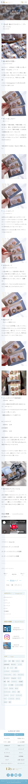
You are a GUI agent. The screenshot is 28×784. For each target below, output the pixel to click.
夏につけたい (6, 678)
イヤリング (7, 568)
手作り (5, 661)
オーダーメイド (7, 691)
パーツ (11, 667)
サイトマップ (21, 763)
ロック (19, 678)
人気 (9, 661)
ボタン (5, 698)
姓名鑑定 (6, 611)
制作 (10, 702)
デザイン (14, 691)
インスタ (20, 664)
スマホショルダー (7, 674)
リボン (14, 674)
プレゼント (6, 695)
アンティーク (19, 695)
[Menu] (25, 2)
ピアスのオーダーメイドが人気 (10, 547)
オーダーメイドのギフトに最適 (10, 556)
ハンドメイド (7, 614)
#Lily (7, 585)
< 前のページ (5, 574)
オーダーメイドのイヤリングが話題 (11, 551)
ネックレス (7, 605)
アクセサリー (14, 681)
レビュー (18, 661)
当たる (16, 688)
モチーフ (18, 698)
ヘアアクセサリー (15, 671)
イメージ (12, 695)
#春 (12, 585)
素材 (19, 691)
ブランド (5, 688)
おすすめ (11, 688)
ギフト (12, 568)
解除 (5, 681)
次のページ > (23, 574)
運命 (23, 661)
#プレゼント (18, 585)
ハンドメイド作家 (19, 685)
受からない (13, 664)
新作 (8, 681)
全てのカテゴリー (8, 597)
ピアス (3, 568)
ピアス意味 (10, 685)
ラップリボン (6, 671)
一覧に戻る (14, 574)
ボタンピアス (20, 674)
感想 (13, 661)
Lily (4, 667)
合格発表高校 (6, 664)
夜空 (16, 667)
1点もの (5, 702)
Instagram (13, 678)
